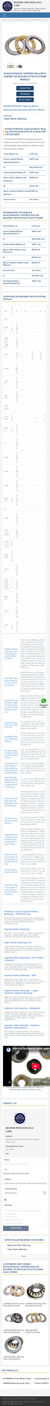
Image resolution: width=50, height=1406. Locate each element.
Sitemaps (32, 1399)
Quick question (11, 1189)
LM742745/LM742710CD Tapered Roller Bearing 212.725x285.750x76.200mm (11, 706)
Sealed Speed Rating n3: (15, 173)
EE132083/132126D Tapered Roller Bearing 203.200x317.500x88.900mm (11, 768)
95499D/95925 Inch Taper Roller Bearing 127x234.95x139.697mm (11, 890)
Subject (7, 1179)
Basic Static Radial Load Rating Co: (15, 179)
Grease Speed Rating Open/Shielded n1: (13, 161)
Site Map (24, 1399)
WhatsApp (25, 94)
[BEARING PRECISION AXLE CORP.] (7, 6)
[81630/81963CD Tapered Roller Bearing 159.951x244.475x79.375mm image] (25, 46)
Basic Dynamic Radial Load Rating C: (16, 193)
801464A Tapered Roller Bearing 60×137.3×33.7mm (11, 754)
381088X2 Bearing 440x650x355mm (11, 739)
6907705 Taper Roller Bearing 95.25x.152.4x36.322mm (11, 682)
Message (7, 1205)
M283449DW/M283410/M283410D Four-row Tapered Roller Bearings (11, 782)
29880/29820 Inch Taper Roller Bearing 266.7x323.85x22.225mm (11, 654)
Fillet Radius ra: (11, 154)
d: (4, 276)
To (6, 1170)
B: (4, 186)
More (24, 1256)
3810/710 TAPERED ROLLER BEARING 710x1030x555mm (11, 802)
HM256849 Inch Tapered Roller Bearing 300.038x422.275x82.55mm (11, 839)
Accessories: (9, 199)
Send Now (15, 1228)
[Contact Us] (44, 703)
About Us (6, 1399)
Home (4, 20)
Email (6, 1160)
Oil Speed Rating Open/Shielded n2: (11, 282)
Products (11, 20)
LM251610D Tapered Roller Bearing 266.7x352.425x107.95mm (11, 859)
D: (4, 167)
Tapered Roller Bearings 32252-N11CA (11, 725)
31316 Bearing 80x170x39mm (11, 871)
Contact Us (15, 1399)
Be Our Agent (25, 100)
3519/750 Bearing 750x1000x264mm (11, 820)
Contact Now (25, 88)
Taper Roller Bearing (23, 20)
